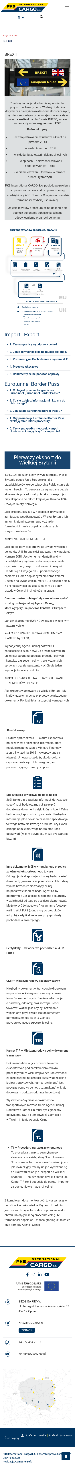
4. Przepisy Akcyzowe (24, 366)
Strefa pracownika (35, 1435)
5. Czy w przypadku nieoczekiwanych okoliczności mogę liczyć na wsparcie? (35, 430)
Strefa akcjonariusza (60, 1435)
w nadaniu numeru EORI (40, 148)
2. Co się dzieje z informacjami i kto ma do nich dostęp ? (37, 402)
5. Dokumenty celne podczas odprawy (34, 374)
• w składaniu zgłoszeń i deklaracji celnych (40, 154)
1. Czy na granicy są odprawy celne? (33, 344)
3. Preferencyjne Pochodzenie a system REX (39, 359)
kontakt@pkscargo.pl (32, 1353)
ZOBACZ (26, 1330)
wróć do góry (12, 1438)
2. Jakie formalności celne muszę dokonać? (38, 352)
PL (23, 17)
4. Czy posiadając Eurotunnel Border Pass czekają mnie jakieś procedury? (37, 419)
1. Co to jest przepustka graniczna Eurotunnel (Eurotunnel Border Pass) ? (35, 392)
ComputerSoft (23, 1461)
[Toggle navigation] (67, 6)
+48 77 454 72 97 (30, 1342)
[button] (37, 344)
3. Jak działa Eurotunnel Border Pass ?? (36, 411)
